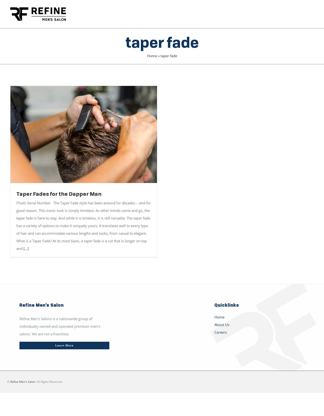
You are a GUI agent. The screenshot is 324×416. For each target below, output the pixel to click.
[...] (26, 248)
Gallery (90, 134)
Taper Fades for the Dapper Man (77, 134)
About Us (221, 324)
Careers (220, 332)
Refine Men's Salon (22, 382)
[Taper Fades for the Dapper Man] (83, 134)
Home (152, 55)
